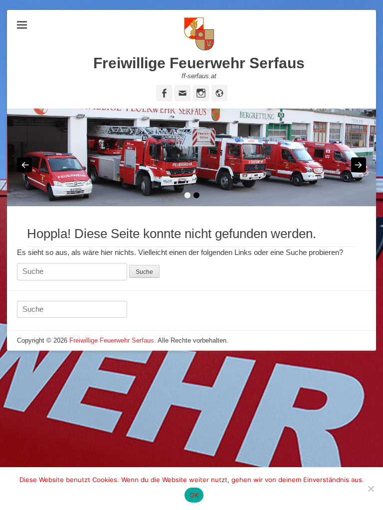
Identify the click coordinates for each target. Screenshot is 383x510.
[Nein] (371, 489)
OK (194, 495)
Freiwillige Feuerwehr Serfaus (199, 63)
